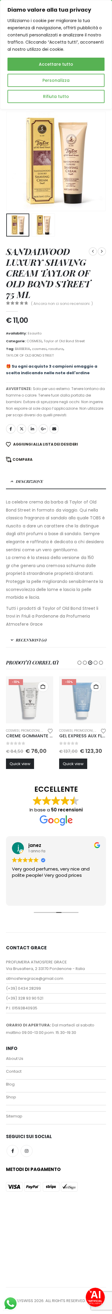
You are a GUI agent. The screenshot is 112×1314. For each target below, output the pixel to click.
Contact (14, 1071)
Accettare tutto (56, 64)
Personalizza (56, 80)
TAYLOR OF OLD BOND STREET (30, 355)
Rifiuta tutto (56, 96)
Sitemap (14, 1116)
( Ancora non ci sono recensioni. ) (62, 303)
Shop (11, 1097)
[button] (13, 161)
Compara (23, 459)
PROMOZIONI (30, 730)
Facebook (11, 429)
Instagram (27, 1151)
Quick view (20, 764)
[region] (56, 54)
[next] (102, 251)
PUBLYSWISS (21, 1301)
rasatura (55, 348)
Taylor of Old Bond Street (64, 341)
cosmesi (39, 348)
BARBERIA (22, 348)
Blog (10, 1084)
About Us (14, 1058)
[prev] (93, 251)
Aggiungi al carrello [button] (43, 686)
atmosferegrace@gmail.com (34, 978)
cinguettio (21, 429)
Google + (43, 429)
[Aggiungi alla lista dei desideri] (50, 730)
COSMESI (34, 341)
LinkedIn (32, 429)
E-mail (54, 429)
